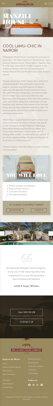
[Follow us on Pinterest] (42, 385)
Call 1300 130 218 (14, 210)
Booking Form (33, 363)
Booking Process (34, 359)
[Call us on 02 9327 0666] (46, 3)
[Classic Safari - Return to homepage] (25, 3)
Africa (5, 363)
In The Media (33, 373)
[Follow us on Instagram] (33, 385)
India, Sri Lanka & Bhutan (12, 367)
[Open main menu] (3, 3)
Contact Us (26, 322)
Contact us (38, 210)
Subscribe (6, 380)
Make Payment (8, 384)
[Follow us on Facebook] (29, 385)
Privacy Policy (8, 387)
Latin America (7, 371)
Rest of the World (9, 374)
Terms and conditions (36, 366)
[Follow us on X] (37, 385)
